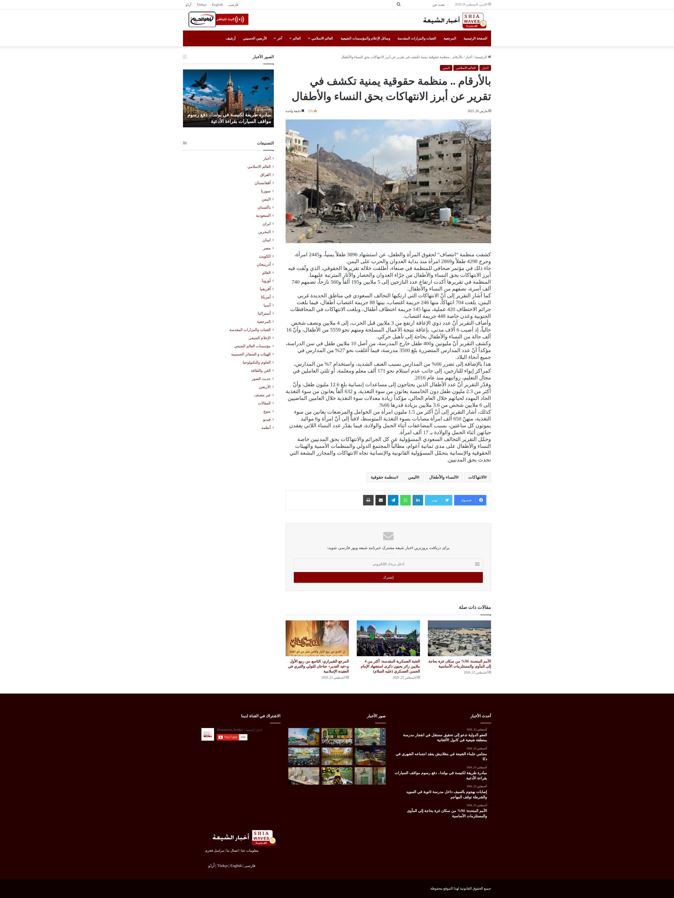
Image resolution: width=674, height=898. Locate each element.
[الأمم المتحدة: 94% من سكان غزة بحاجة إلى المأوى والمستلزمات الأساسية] (459, 638)
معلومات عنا (250, 850)
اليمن (446, 68)
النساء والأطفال (443, 477)
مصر (267, 248)
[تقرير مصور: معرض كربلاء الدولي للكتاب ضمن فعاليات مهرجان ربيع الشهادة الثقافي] (370, 756)
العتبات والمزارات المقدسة (417, 38)
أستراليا (264, 313)
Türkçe (202, 5)
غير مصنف (262, 395)
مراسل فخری (214, 850)
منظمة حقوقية (383, 477)
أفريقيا (265, 289)
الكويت (265, 256)
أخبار (468, 57)
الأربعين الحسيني (255, 38)
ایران (266, 224)
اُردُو (188, 5)
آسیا (267, 305)
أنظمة (266, 428)
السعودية (263, 215)
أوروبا (266, 281)
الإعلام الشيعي (260, 338)
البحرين (264, 232)
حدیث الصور (261, 379)
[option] (228, 98)
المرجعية (450, 38)
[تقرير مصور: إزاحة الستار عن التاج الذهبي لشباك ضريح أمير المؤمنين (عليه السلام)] (337, 756)
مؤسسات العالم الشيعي (252, 346)
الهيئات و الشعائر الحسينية (251, 354)
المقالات (264, 403)
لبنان (266, 240)
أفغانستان (263, 183)
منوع (267, 411)
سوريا (266, 191)
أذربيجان (264, 264)
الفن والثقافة (261, 370)
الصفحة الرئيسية (475, 38)
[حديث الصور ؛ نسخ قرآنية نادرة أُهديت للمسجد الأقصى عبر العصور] (303, 776)
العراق (265, 175)
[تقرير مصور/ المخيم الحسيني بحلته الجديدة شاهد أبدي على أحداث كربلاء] (370, 776)
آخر (279, 38)
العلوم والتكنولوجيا (257, 362)
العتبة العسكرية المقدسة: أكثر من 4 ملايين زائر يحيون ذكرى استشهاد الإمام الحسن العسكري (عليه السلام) (390, 666)
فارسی (233, 5)
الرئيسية (481, 57)
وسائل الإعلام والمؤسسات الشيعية (365, 38)
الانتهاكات (476, 477)
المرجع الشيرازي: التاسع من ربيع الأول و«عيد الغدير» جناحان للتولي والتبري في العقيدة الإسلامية (318, 666)
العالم (297, 38)
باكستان (264, 207)
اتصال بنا (232, 850)
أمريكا (266, 297)
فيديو (267, 420)
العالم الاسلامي (322, 38)
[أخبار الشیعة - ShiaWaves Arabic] (453, 20)
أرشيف (231, 38)
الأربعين (265, 387)
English (217, 5)
